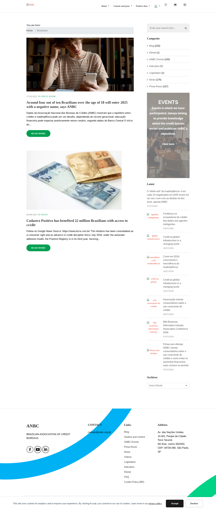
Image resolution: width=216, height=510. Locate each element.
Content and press (121, 6)
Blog (151, 46)
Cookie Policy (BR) (134, 482)
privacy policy (155, 503)
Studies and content (134, 437)
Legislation (155, 73)
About (104, 6)
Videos (128, 457)
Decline (194, 503)
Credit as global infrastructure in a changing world (172, 240)
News (44, 215)
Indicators (154, 66)
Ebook (152, 52)
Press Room (48, 96)
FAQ (126, 477)
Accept (174, 503)
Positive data (142, 6)
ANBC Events (156, 59)
